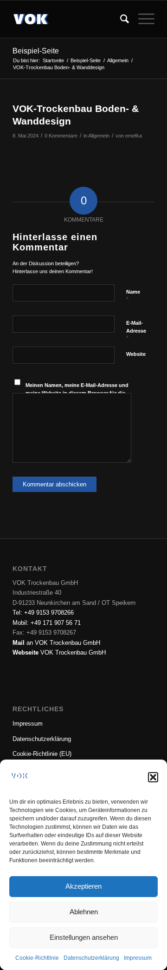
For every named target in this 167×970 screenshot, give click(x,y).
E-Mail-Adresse (136, 330)
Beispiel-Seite (36, 51)
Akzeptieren (83, 886)
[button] (153, 777)
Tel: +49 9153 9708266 (43, 612)
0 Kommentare (61, 135)
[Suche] (120, 19)
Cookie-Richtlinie (37, 958)
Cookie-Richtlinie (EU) (42, 753)
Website (136, 354)
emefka (133, 135)
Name (133, 296)
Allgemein (98, 135)
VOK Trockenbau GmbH (59, 652)
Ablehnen (84, 912)
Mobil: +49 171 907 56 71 (47, 622)
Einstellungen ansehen (84, 937)
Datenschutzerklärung (91, 958)
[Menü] (141, 19)
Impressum (138, 958)
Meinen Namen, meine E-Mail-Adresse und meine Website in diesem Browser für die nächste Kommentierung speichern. (77, 392)
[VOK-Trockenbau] (69, 19)
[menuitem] (120, 19)
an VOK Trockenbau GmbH (56, 642)
